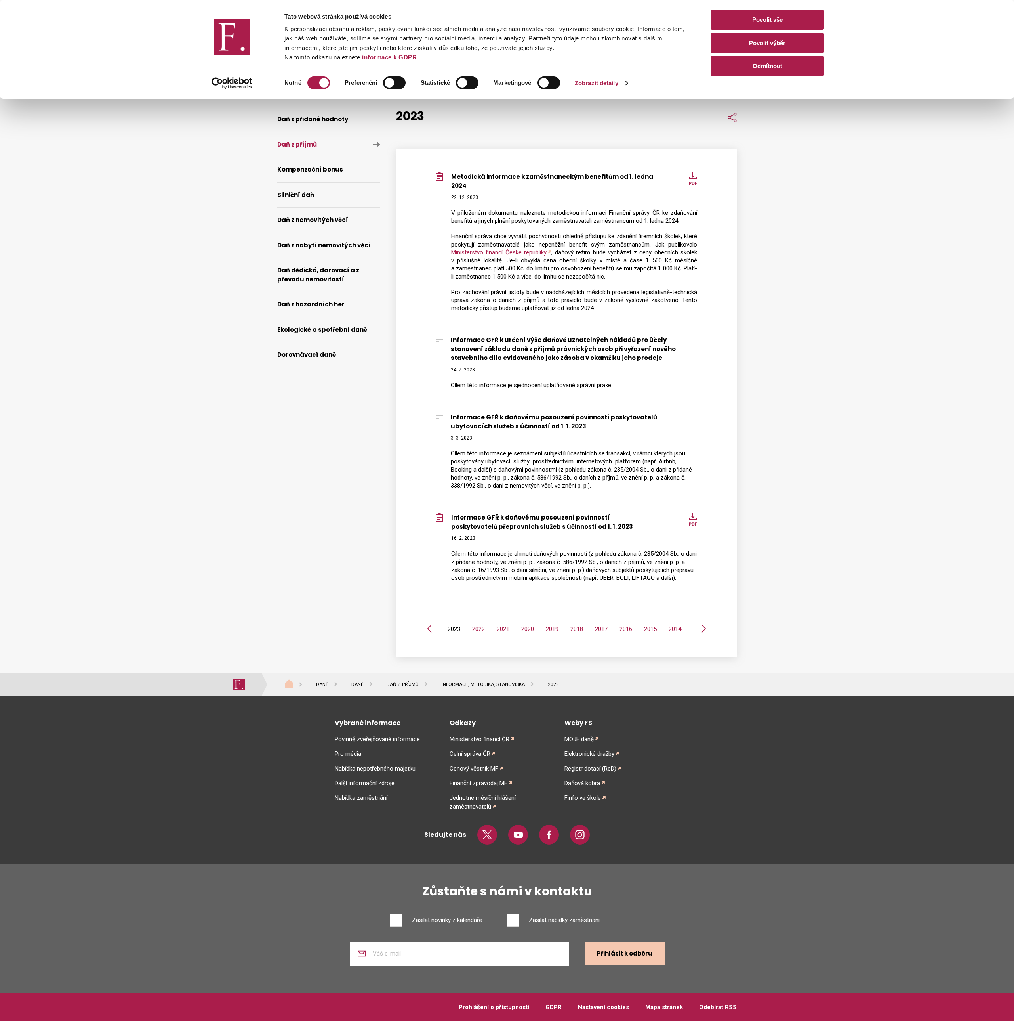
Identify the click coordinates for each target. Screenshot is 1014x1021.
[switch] (394, 82)
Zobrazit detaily (596, 83)
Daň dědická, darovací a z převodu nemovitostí (318, 274)
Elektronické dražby (589, 753)
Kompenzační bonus (310, 169)
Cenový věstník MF (474, 768)
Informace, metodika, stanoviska (483, 684)
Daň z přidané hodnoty (312, 119)
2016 (625, 629)
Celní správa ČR (470, 753)
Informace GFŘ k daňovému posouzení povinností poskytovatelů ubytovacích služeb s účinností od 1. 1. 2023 (554, 421)
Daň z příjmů (297, 144)
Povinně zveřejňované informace (377, 739)
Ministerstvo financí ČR (479, 739)
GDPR (553, 1007)
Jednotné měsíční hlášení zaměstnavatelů (483, 802)
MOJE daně (579, 739)
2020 (527, 629)
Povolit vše (767, 19)
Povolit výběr (767, 43)
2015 (650, 629)
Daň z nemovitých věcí (312, 220)
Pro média (348, 753)
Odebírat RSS (718, 1007)
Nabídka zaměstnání (361, 797)
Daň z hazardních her (311, 304)
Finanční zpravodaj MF (478, 783)
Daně (322, 684)
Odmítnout (767, 66)
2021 (503, 629)
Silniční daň (295, 195)
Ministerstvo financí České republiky (499, 252)
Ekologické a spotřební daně (322, 329)
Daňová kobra (582, 783)
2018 (576, 629)
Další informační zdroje (365, 783)
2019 (552, 629)
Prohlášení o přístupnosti (494, 1007)
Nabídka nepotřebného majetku (375, 768)
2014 (675, 629)
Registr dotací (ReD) (590, 768)
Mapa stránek (664, 1007)
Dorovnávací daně (306, 354)
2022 (478, 629)
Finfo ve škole (582, 797)
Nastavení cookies (603, 1007)
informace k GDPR (388, 57)
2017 (601, 629)
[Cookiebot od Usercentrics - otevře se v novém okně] (232, 83)
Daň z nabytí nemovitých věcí (324, 245)
